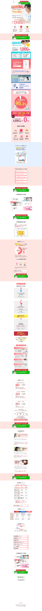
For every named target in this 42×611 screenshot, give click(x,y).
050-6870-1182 (21, 579)
